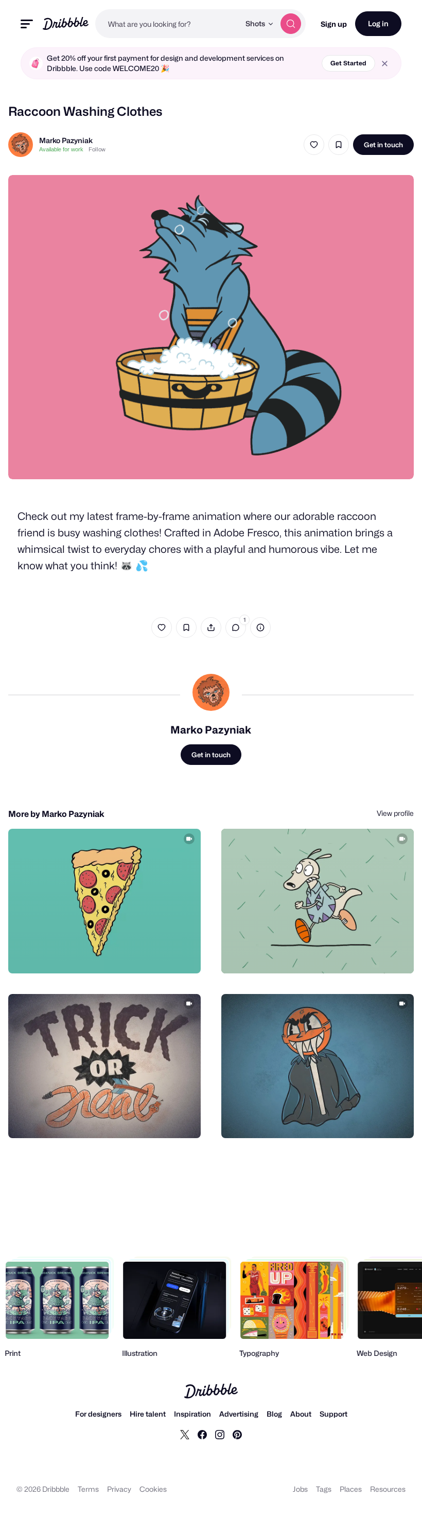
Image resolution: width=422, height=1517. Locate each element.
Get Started (348, 63)
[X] (184, 1434)
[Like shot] (314, 144)
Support (333, 1413)
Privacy (119, 1489)
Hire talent (148, 1413)
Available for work (61, 149)
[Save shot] (338, 144)
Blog (274, 1413)
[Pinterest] (237, 1434)
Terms (88, 1489)
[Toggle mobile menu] (26, 23)
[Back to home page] (66, 23)
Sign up (334, 24)
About (300, 1413)
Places (351, 1489)
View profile (395, 813)
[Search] (290, 23)
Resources (388, 1489)
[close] (385, 64)
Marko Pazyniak (66, 140)
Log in (378, 23)
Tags (323, 1489)
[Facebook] (202, 1434)
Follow (97, 149)
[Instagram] (219, 1434)
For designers (98, 1413)
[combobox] (167, 24)
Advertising (238, 1413)
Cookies (153, 1489)
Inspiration (192, 1413)
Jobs (300, 1489)
